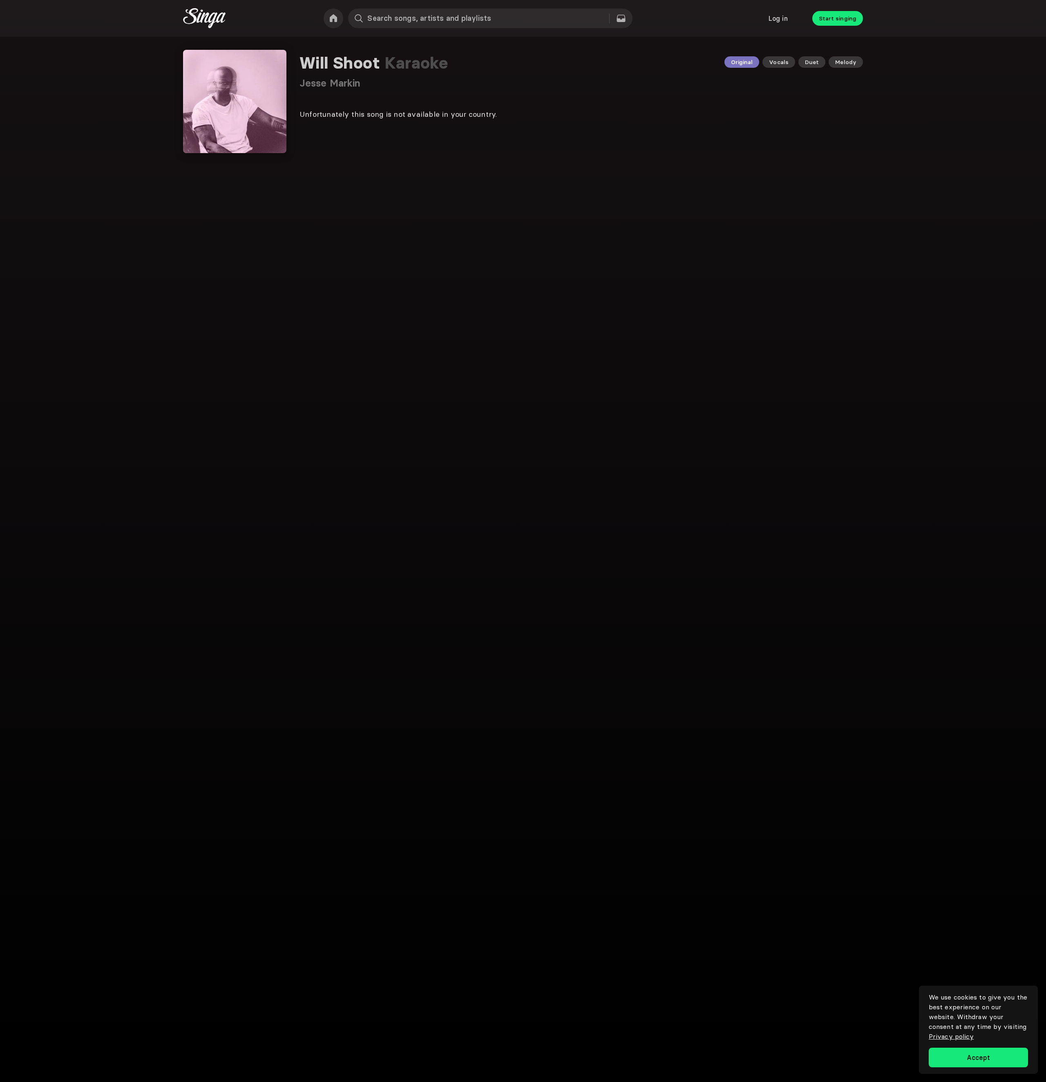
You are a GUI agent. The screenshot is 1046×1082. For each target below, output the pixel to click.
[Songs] (621, 18)
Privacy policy (951, 1036)
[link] (333, 18)
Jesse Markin (329, 83)
